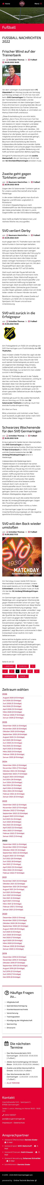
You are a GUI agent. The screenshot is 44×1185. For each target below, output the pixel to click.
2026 (4, 694)
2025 (4, 722)
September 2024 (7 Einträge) (15, 774)
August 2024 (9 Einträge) (13, 777)
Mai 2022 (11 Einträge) (12, 864)
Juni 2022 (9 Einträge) (12, 861)
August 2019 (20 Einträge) (14, 968)
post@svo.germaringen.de (13, 1119)
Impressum (7, 1123)
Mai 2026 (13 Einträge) (12, 706)
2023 (4, 801)
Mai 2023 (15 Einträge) (12, 825)
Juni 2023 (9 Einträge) (12, 822)
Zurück (23, 666)
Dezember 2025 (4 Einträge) (15, 726)
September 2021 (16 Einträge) (15, 887)
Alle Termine (13, 1083)
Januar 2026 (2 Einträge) (13, 718)
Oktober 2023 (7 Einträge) (14, 810)
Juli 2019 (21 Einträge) (12, 971)
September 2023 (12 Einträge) (15, 813)
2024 (4, 761)
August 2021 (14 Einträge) (13, 889)
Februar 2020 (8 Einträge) (14, 946)
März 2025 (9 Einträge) (12, 751)
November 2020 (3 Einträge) (15, 920)
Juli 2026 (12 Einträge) (12, 700)
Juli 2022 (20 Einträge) (12, 858)
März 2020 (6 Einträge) (12, 943)
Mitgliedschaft (13, 1002)
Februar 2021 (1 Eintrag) (13, 907)
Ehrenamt (11, 1028)
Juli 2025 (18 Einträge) (12, 740)
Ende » (23, 676)
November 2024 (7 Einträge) (15, 768)
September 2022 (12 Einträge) (15, 853)
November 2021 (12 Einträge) (15, 881)
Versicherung (12, 1013)
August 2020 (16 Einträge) (14, 929)
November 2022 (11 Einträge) (15, 847)
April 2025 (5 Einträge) (12, 749)
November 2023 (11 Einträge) (15, 808)
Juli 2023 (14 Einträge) (12, 819)
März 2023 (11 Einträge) (12, 830)
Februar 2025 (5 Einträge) (13, 754)
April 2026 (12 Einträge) (12, 709)
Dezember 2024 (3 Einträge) (15, 765)
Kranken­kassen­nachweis (17, 1009)
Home (7, 3)
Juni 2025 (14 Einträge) (12, 743)
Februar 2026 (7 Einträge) (13, 715)
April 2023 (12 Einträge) (12, 828)
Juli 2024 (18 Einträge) (12, 779)
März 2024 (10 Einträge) (13, 791)
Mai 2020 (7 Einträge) (12, 937)
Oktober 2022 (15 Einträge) (14, 850)
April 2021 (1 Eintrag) (11, 901)
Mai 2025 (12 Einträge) (12, 746)
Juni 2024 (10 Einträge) (12, 782)
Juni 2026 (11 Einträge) (12, 703)
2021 (4, 877)
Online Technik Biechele (24, 1180)
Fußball (9, 27)
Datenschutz (19, 1123)
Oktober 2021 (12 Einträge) (14, 884)
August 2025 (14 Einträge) (14, 737)
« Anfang (9, 666)
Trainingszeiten (13, 1017)
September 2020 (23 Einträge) (15, 926)
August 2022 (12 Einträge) (13, 856)
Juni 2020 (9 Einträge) (12, 935)
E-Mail (9, 1142)
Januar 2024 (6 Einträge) (13, 797)
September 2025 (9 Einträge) (15, 734)
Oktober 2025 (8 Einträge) (14, 731)
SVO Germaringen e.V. (23, 1175)
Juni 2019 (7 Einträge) (12, 974)
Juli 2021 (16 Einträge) (12, 892)
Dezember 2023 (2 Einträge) (15, 805)
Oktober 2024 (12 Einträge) (14, 771)
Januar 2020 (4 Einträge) (13, 949)
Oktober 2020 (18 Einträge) (14, 923)
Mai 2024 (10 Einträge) (12, 785)
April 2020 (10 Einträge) (12, 940)
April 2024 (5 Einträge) (12, 788)
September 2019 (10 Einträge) (15, 966)
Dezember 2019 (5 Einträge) (14, 957)
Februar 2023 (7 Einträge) (13, 833)
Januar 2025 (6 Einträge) (13, 757)
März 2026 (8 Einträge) (12, 712)
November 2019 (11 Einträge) (15, 960)
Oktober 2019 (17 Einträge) (14, 963)
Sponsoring (12, 1024)
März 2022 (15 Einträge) (12, 870)
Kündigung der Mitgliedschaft (19, 1020)
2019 (4, 953)
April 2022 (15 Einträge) (12, 867)
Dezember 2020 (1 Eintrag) (14, 917)
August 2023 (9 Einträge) (13, 816)
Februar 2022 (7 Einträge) (13, 873)
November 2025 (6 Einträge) (15, 729)
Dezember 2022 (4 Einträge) (15, 844)
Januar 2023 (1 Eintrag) (12, 836)
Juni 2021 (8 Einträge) (12, 895)
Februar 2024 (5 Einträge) (13, 794)
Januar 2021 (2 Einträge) (13, 909)
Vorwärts (10, 676)
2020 (4, 914)
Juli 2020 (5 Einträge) (12, 932)
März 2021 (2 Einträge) (12, 904)
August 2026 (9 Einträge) (13, 698)
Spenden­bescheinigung (17, 1006)
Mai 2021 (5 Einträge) (11, 898)
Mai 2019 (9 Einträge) (11, 977)
